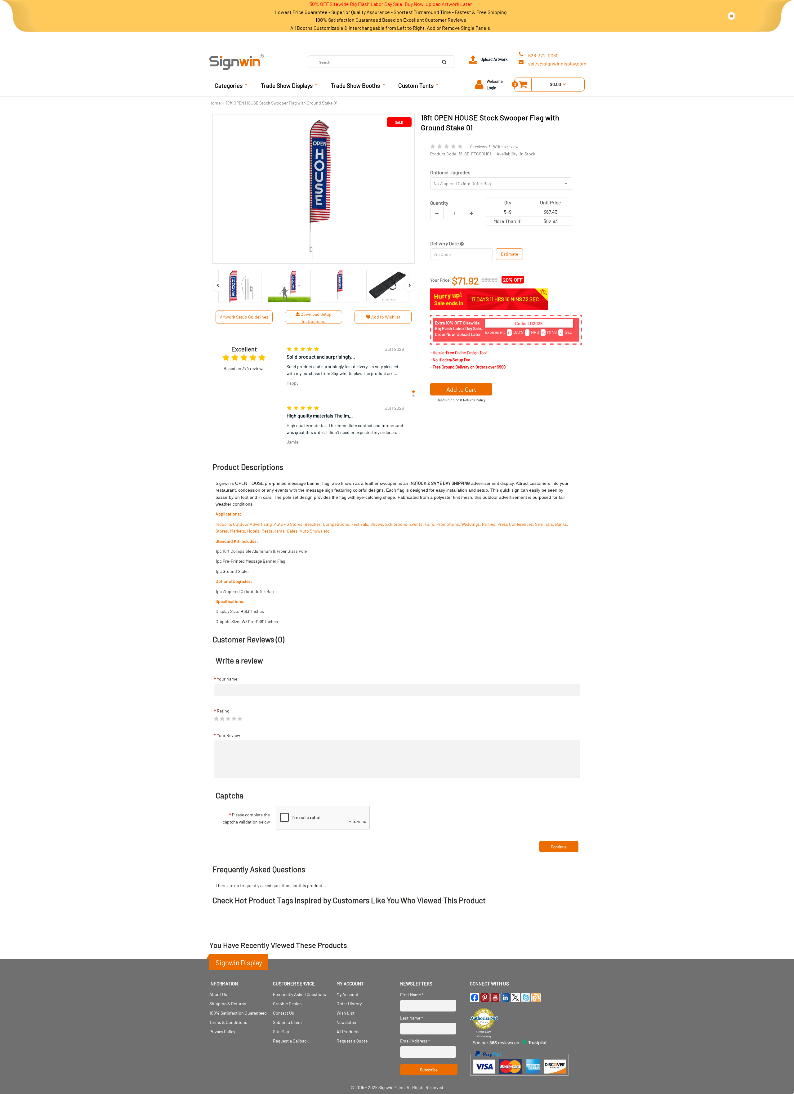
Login (491, 87)
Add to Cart (461, 389)
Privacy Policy (222, 1031)
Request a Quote (352, 1040)
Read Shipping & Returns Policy (461, 400)
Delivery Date (445, 243)
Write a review (505, 146)
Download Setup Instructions (316, 317)
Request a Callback (291, 1040)
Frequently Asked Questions (299, 994)
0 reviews (478, 146)
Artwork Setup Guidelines (244, 316)
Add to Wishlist (385, 316)
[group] (345, 370)
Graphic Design (287, 1003)
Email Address (415, 1040)
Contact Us (283, 1013)
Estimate (509, 254)
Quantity (439, 203)
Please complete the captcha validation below (246, 818)
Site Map (281, 1031)
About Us (218, 994)
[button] (413, 392)
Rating (223, 710)
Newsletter (347, 1022)
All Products (348, 1031)
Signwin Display (239, 962)
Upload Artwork (494, 59)
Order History (349, 1003)
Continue (559, 846)
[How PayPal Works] (519, 1078)
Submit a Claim (287, 1022)
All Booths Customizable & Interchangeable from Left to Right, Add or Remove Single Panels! (391, 28)
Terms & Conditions (228, 1022)
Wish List (346, 1013)
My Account (348, 994)
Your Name (227, 678)
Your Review (228, 735)
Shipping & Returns (227, 1003)
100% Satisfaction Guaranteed (238, 1013)
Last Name (411, 1017)
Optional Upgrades (450, 172)
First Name (412, 994)
